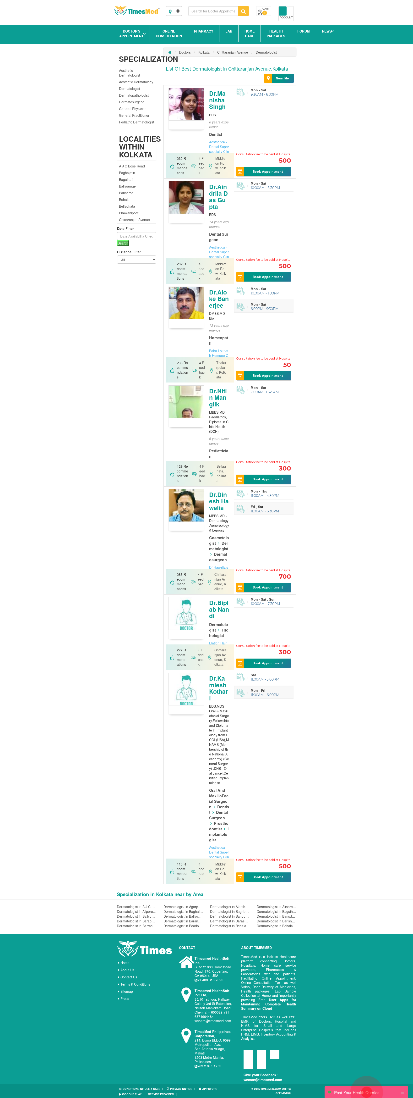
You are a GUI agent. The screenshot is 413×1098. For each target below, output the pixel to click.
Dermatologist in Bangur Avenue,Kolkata (230, 916)
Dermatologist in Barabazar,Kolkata (136, 921)
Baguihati (126, 179)
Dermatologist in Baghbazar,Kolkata (230, 911)
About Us (127, 969)
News (327, 31)
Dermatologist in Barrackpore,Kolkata (136, 925)
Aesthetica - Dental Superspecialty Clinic (219, 149)
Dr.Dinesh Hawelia (219, 501)
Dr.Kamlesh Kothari (218, 688)
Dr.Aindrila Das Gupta (218, 196)
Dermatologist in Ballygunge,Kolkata (136, 916)
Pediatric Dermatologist (136, 122)
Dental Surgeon (218, 815)
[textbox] (213, 11)
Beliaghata (127, 206)
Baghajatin (127, 172)
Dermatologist (129, 88)
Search (123, 243)
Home (125, 962)
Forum (303, 31)
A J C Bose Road (132, 166)
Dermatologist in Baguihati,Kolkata (276, 911)
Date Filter (125, 228)
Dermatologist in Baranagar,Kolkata (183, 921)
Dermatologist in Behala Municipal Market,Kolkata (276, 925)
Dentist (215, 134)
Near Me (282, 78)
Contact (187, 947)
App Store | (211, 1089)
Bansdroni (126, 192)
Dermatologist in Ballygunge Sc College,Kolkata (183, 916)
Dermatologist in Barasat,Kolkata (230, 921)
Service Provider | (162, 1094)
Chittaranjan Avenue (134, 219)
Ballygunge (127, 186)
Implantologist (218, 834)
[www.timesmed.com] (170, 52)
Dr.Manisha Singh (217, 100)
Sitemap (126, 991)
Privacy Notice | (182, 1089)
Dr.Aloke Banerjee (219, 299)
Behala (124, 199)
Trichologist (218, 632)
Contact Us (128, 977)
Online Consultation (169, 33)
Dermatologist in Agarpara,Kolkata (183, 906)
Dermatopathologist (134, 95)
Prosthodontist (218, 826)
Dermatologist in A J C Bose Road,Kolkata (136, 906)
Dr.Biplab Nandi (219, 609)
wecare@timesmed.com (263, 1079)
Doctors (185, 52)
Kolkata (204, 52)
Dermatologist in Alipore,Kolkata (276, 906)
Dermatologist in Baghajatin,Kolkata (183, 911)
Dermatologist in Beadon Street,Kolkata (183, 925)
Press (124, 998)
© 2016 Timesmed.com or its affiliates (271, 1090)
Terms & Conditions (135, 984)
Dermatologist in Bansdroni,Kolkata (276, 916)
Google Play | (133, 1094)
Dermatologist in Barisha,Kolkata (276, 921)
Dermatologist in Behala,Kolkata (230, 925)
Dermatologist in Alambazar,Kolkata (230, 906)
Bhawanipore (129, 213)
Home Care (250, 33)
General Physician (133, 108)
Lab (228, 31)
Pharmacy (203, 31)
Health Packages (276, 33)
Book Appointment (268, 171)
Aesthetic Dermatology (136, 81)
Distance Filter (129, 252)
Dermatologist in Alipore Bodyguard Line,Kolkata (136, 911)
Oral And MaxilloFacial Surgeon (218, 798)
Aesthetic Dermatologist (129, 73)
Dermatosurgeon (132, 102)
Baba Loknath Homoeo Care (218, 355)
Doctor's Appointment (131, 33)
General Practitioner (134, 115)
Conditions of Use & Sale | (143, 1089)
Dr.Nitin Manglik (218, 397)
